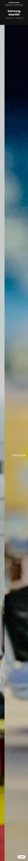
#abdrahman (14, 2)
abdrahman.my (19, 18)
